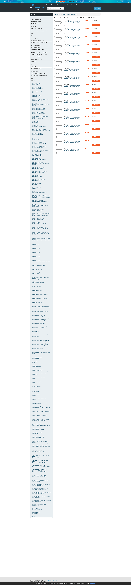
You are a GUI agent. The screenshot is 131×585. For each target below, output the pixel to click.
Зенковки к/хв (35, 122)
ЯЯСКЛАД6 (33, 78)
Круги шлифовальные (36, 154)
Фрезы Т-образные (35, 457)
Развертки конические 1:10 (37, 289)
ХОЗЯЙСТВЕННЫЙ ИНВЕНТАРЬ (37, 68)
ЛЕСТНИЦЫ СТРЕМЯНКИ (36, 37)
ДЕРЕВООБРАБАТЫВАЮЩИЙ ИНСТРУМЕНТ (39, 30)
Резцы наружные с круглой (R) (38, 316)
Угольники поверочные (36, 396)
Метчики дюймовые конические (38, 167)
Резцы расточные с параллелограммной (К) (40, 340)
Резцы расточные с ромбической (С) (39, 343)
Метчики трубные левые (36, 183)
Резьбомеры (34, 361)
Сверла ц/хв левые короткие (37, 383)
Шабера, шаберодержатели (37, 509)
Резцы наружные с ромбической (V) (39, 322)
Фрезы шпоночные (36, 497)
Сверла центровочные (36, 385)
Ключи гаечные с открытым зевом (39, 143)
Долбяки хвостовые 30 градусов (38, 112)
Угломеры (34, 395)
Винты (33, 92)
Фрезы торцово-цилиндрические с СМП (40, 462)
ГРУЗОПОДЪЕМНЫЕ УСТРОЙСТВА (37, 28)
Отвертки (34, 204)
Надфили (34, 188)
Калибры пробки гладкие (37, 133)
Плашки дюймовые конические (38, 265)
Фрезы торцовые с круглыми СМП (38, 465)
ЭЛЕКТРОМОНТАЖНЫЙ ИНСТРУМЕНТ (38, 73)
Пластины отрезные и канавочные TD (39, 227)
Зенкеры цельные (35, 121)
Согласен (92, 583)
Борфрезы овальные (36, 84)
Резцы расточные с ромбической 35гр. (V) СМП (41, 344)
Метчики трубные (35, 180)
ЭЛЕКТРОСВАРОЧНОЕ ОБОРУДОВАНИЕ (39, 75)
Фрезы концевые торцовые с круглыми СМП (40, 421)
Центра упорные (35, 508)
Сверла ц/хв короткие (36, 381)
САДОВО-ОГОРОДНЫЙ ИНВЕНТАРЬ (38, 49)
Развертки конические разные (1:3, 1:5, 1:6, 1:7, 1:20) (41, 295)
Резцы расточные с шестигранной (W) (39, 347)
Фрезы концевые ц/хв (36, 428)
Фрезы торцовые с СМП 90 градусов (39, 476)
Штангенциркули (35, 513)
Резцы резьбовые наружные (37, 357)
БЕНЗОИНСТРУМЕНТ (35, 23)
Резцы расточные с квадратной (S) (39, 339)
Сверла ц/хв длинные (36, 379)
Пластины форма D (36, 245)
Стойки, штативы (35, 391)
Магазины (53, 4)
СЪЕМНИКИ (33, 61)
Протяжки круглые (35, 285)
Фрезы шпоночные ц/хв (37, 501)
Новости (73, 4)
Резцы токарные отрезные (37, 359)
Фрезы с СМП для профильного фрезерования (41, 446)
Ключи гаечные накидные (37, 142)
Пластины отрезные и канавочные (39, 223)
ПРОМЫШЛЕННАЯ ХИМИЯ (36, 45)
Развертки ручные (35, 303)
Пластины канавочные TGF (37, 219)
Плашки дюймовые (36, 264)
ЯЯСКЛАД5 (33, 76)
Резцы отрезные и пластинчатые (38, 327)
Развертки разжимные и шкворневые (39, 301)
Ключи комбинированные (37, 147)
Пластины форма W (36, 256)
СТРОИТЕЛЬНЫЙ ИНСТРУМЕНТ (37, 59)
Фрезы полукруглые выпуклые (38, 437)
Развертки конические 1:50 (37, 291)
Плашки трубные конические (37, 274)
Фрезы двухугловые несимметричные (39, 404)
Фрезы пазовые (35, 433)
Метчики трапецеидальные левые (38, 179)
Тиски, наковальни (36, 394)
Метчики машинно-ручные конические (39, 171)
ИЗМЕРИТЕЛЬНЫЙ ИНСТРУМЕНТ (37, 31)
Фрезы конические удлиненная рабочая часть (41, 411)
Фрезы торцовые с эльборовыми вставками (40, 480)
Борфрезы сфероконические (37, 88)
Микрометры (34, 184)
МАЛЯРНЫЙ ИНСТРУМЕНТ (36, 38)
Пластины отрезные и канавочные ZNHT (40, 228)
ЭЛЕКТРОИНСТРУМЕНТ (35, 71)
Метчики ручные (35, 175)
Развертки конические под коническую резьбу (41, 293)
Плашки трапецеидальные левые (38, 272)
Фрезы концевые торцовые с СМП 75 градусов (41, 425)
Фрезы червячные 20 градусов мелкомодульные (41, 492)
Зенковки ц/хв (35, 125)
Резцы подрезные (35, 328)
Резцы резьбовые (35, 349)
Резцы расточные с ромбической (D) (39, 341)
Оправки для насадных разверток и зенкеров (41, 197)
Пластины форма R (36, 251)
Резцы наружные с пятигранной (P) (39, 319)
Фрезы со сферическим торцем (38, 451)
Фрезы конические (35, 410)
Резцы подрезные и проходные (38, 330)
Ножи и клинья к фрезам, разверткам (39, 192)
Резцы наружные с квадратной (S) (38, 315)
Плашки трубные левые (36, 276)
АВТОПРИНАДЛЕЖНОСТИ (36, 19)
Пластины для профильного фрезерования (40, 215)
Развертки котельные (36, 297)
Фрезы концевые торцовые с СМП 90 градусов (41, 426)
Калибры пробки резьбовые (37, 134)
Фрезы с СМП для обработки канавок (39, 445)
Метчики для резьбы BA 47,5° (37, 162)
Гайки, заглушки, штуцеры (37, 100)
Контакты (78, 4)
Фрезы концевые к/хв (36, 414)
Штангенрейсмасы (36, 512)
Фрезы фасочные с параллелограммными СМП (41, 488)
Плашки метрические (36, 266)
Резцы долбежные (35, 312)
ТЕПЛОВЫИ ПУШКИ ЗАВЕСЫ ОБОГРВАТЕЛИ (39, 63)
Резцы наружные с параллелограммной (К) (40, 318)
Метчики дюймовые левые (37, 168)
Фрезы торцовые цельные (37, 481)
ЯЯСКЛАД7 (33, 80)
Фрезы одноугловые (36, 430)
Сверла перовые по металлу (37, 369)
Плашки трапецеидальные (37, 270)
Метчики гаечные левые (36, 158)
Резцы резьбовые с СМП (36, 358)
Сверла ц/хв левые (35, 382)
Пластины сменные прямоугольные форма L (40, 243)
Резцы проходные (35, 331)
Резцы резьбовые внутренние (37, 351)
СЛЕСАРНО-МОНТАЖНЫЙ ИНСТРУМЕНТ (39, 52)
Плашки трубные (35, 273)
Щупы (33, 516)
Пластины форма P (36, 249)
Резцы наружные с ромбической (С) (39, 323)
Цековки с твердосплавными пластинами (40, 504)
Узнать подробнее (86, 583)
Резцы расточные (35, 336)
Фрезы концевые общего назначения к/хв (40, 415)
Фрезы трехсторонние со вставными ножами (41, 484)
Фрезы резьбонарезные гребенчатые (39, 438)
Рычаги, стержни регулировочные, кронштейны (41, 363)
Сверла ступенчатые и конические (39, 375)
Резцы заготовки (35, 314)
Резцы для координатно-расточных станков (41, 307)
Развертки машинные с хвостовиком (39, 298)
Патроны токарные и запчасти (38, 209)
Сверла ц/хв (34, 378)
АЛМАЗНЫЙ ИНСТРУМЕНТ (36, 21)
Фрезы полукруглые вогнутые (38, 436)
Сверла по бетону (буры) (37, 370)
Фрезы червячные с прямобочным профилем (41, 496)
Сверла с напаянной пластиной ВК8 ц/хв (40, 373)
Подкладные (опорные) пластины (38, 281)
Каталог (48, 4)
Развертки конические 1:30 (37, 290)
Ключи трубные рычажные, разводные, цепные (41, 150)
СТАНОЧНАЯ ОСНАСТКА (36, 57)
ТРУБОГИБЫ (33, 66)
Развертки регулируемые (37, 302)
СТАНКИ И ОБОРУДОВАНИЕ (36, 56)
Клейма (33, 138)
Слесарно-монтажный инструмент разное (40, 387)
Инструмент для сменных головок (39, 129)
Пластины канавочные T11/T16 (38, 218)
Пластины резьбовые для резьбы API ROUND (40, 232)
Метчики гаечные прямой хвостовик (39, 159)
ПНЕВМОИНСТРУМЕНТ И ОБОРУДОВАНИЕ (39, 42)
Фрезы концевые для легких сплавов (39, 412)
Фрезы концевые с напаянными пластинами (41, 418)
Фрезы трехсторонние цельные (38, 485)
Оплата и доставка (61, 4)
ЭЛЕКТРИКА (33, 70)
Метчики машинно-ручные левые (38, 172)
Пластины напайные (36, 222)
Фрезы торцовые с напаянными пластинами (41, 466)
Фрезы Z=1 (34, 399)
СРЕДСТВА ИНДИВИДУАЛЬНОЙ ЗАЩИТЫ (39, 54)
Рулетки (33, 362)
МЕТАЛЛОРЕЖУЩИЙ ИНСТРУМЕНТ (38, 40)
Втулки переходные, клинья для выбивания (40, 99)
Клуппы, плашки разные (36, 139)
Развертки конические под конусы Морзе (40, 294)
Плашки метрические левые (37, 268)
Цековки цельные (35, 505)
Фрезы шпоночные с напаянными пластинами (41, 500)
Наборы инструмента (36, 187)
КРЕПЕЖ (32, 35)
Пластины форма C (36, 244)
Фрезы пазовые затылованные (38, 434)
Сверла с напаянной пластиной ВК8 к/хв (40, 371)
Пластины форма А (36, 260)
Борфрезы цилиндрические (37, 91)
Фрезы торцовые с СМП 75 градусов (39, 475)
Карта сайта (84, 4)
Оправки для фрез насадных (37, 200)
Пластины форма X (36, 257)
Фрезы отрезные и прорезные (37, 432)
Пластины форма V (36, 255)
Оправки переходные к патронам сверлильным (41, 201)
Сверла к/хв (34, 365)
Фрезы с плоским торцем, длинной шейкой (40, 443)
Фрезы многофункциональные (38, 429)
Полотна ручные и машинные (38, 282)
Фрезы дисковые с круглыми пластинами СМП (41, 407)
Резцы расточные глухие (37, 337)
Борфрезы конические (36, 83)
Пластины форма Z (36, 259)
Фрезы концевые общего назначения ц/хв (40, 416)
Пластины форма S (36, 252)
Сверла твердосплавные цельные (38, 377)
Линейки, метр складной (37, 155)
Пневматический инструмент (38, 279)
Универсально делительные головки (39, 398)
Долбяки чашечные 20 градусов (38, 113)
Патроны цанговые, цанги (37, 210)
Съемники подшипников (37, 392)
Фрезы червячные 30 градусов (38, 493)
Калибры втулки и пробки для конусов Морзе (41, 130)
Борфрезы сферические (36, 87)
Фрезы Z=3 (34, 400)
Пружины (34, 287)
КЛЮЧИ (32, 33)
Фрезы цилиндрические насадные (39, 489)
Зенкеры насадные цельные (37, 118)
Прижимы (34, 283)
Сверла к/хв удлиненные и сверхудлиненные (41, 367)
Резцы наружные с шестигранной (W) (39, 326)
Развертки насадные (36, 299)
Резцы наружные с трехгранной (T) (38, 324)
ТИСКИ (32, 64)
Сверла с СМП (35, 374)
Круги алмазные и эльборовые (38, 151)
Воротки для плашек (36, 96)
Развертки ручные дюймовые (38, 305)
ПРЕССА (33, 44)
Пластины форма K (36, 248)
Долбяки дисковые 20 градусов (38, 108)
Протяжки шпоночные (36, 286)
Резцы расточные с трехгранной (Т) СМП (40, 345)
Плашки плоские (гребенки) (37, 269)
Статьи (68, 4)
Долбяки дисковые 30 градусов (38, 109)
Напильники (34, 191)
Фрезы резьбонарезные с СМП (37, 440)
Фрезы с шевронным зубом (37, 450)
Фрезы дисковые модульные (37, 406)
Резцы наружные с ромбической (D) (39, 320)
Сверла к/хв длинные (36, 366)
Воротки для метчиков (36, 95)
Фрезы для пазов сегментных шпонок (39, 408)
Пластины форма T (36, 253)
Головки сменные (35, 103)
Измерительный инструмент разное (39, 126)
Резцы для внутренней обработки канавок (40, 306)
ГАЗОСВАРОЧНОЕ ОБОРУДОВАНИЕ (38, 24)
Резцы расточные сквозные (37, 348)
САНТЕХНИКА (33, 50)
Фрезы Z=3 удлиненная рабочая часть (39, 402)
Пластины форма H (36, 247)
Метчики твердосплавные (37, 176)
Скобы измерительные (36, 386)
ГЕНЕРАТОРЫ (33, 26)
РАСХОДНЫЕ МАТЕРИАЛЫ (36, 47)
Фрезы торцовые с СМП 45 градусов (39, 471)
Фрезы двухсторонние (36, 403)
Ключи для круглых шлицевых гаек (39, 146)
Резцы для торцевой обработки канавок (40, 311)
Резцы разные (35, 332)
